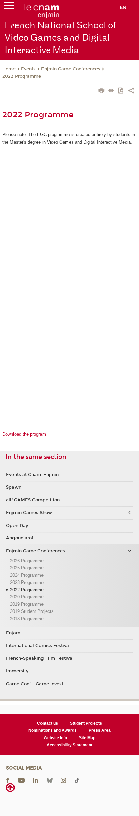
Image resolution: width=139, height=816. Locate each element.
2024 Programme (27, 575)
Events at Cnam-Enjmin (32, 474)
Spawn (13, 487)
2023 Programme (27, 582)
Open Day (17, 525)
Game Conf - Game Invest (34, 684)
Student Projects (86, 723)
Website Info (55, 737)
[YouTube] (21, 779)
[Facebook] (7, 779)
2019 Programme (27, 604)
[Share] (131, 91)
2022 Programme (21, 76)
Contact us (47, 723)
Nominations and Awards (52, 730)
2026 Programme (27, 560)
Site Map (87, 737)
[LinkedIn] (35, 779)
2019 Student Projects (32, 611)
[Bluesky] (50, 779)
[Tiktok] (77, 779)
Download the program (24, 434)
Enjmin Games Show (29, 512)
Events (28, 69)
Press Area (100, 730)
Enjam (13, 633)
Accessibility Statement (69, 745)
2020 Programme (27, 596)
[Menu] (9, 7)
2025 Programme (27, 567)
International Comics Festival (38, 645)
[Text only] (111, 91)
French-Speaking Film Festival (40, 658)
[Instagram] (63, 779)
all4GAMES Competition (33, 500)
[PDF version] (121, 91)
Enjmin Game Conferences (70, 69)
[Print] (101, 91)
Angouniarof (19, 538)
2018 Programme (27, 618)
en (123, 7)
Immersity (17, 671)
